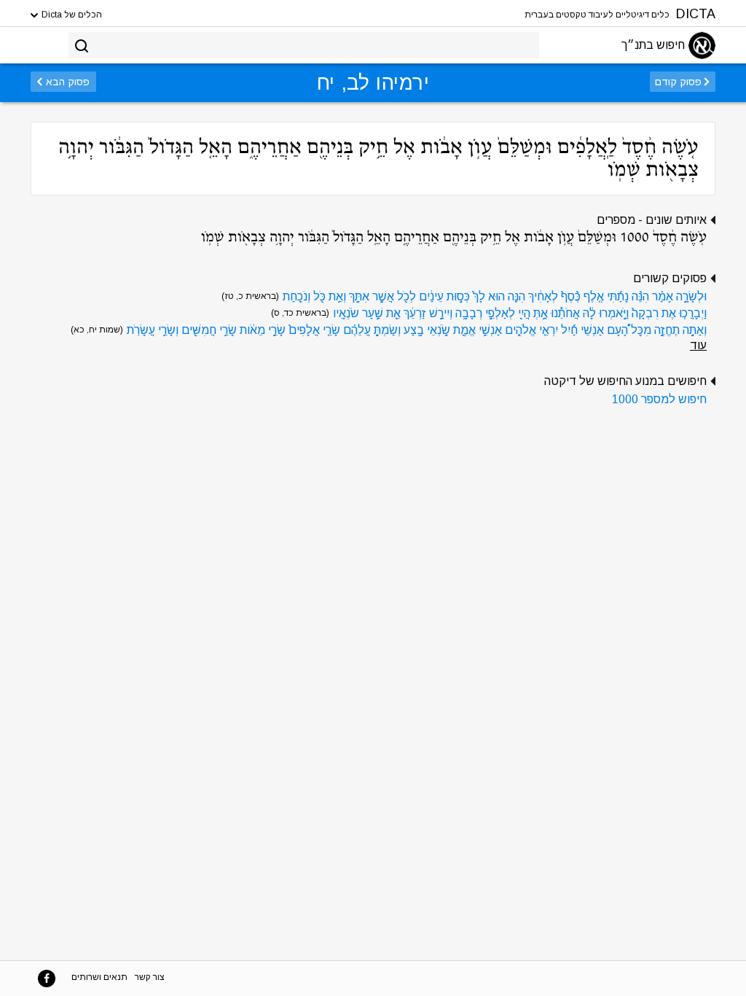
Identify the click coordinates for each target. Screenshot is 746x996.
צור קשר (150, 977)
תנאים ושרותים (99, 977)
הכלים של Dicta (70, 14)
